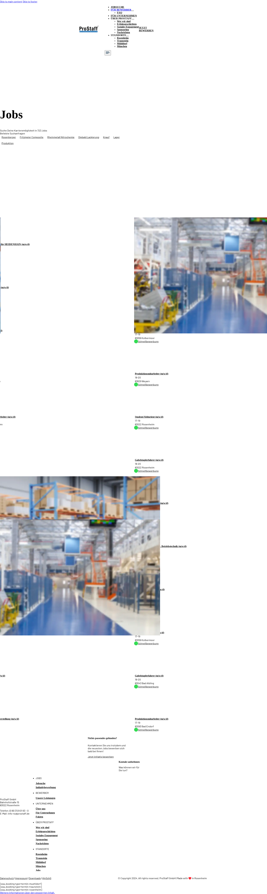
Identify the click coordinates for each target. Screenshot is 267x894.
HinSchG (46, 878)
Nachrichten (123, 32)
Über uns (40, 808)
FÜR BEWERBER (121, 10)
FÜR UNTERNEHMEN (124, 15)
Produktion (8, 143)
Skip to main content (11, 1)
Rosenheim (123, 38)
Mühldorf (122, 43)
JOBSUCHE (117, 7)
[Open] (108, 53)
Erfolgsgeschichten (127, 24)
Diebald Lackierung (88, 137)
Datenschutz (7, 878)
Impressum (21, 878)
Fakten (39, 816)
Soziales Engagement (128, 27)
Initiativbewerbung (46, 787)
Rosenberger (9, 137)
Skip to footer (30, 1)
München (122, 46)
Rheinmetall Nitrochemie (60, 137)
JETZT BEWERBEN (146, 29)
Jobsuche (40, 783)
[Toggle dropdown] (132, 10)
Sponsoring (123, 29)
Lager (116, 137)
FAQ (119, 12)
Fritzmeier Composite (31, 137)
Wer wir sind (124, 21)
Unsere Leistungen (45, 798)
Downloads (35, 878)
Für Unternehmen (45, 812)
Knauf (106, 137)
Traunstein (122, 40)
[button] (27, 892)
